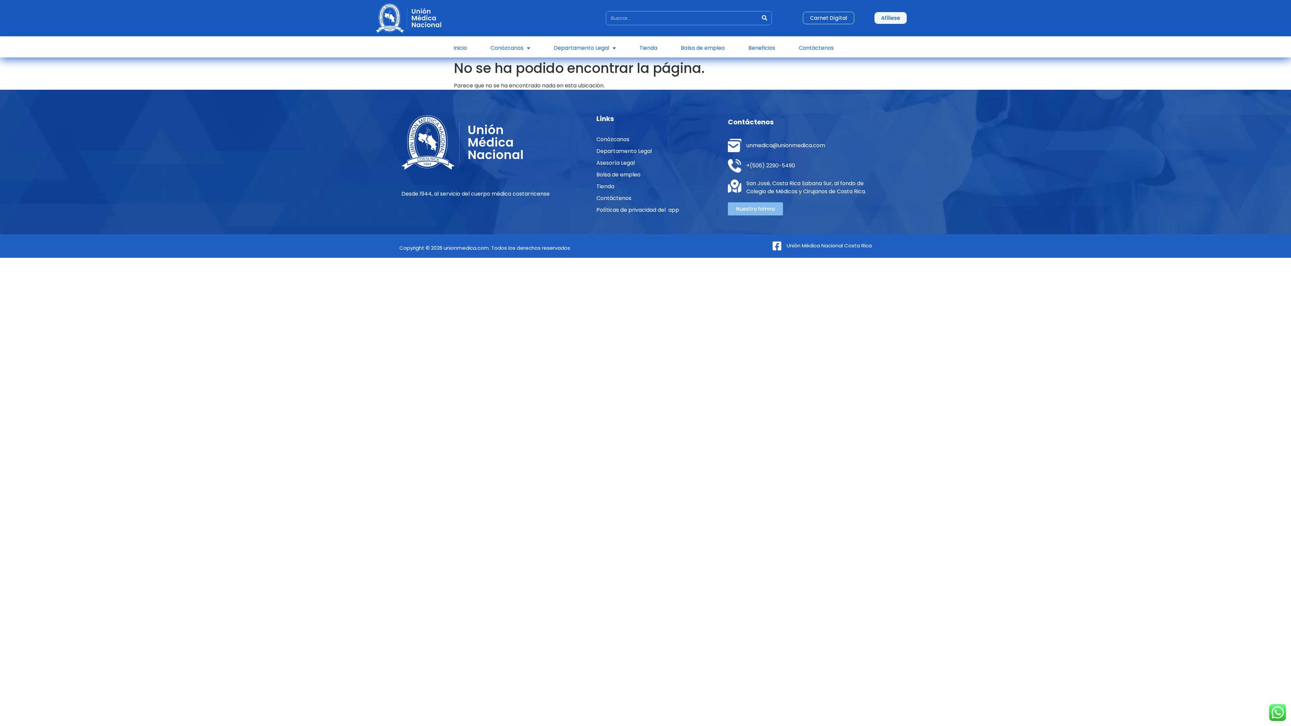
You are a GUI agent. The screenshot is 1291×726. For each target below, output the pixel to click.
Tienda (648, 48)
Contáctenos (816, 48)
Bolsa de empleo (703, 48)
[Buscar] (764, 18)
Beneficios (761, 48)
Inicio (460, 48)
